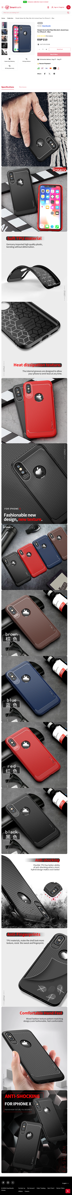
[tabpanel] (36, 632)
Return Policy (60, 1188)
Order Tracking (41, 1188)
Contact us (21, 1188)
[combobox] (36, 12)
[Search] (68, 13)
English (64, 1183)
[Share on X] (49, 74)
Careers (27, 1191)
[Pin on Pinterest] (54, 74)
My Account (31, 1188)
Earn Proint (51, 1188)
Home (3, 18)
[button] (41, 36)
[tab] (7, 87)
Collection (10, 18)
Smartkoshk (46, 26)
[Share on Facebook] (45, 74)
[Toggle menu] (2, 7)
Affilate (20, 1191)
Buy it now (54, 54)
